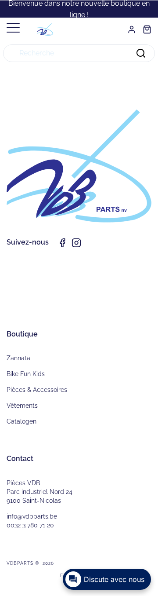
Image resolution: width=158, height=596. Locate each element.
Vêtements (22, 405)
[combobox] (79, 53)
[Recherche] (141, 53)
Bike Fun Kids (26, 373)
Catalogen (21, 421)
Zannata (18, 358)
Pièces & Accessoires (37, 389)
